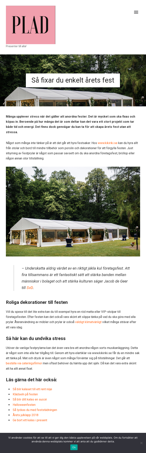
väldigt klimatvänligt (88, 322)
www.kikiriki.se (107, 143)
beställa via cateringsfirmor (24, 363)
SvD (30, 287)
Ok (74, 447)
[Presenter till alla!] (30, 24)
